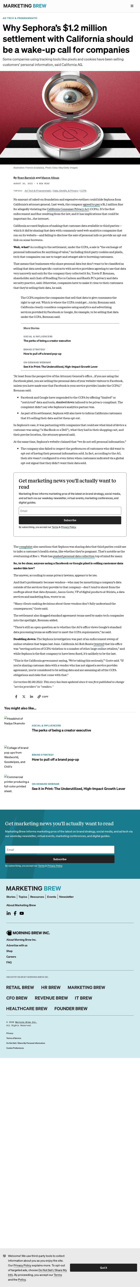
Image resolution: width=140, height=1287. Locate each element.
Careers (11, 956)
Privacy (9, 1033)
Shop (9, 951)
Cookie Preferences (15, 1048)
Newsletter (66, 897)
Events (51, 897)
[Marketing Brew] (86, 987)
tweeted (99, 644)
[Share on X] (24, 696)
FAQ (9, 962)
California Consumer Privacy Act (68, 209)
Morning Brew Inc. (26, 1022)
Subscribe (70, 520)
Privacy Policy (22, 1265)
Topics (23, 897)
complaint (26, 546)
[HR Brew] (51, 987)
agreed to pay (91, 204)
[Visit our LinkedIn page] (8, 913)
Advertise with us (16, 945)
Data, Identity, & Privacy (65, 190)
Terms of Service (13, 1038)
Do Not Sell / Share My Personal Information (25, 1043)
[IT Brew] (83, 998)
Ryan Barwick (26, 177)
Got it (103, 1267)
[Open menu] (132, 5)
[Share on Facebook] (16, 696)
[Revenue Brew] (51, 998)
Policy (22, 1279)
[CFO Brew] (17, 998)
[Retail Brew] (20, 987)
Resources (37, 897)
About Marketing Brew (21, 905)
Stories (10, 897)
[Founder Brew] (71, 1008)
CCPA (83, 190)
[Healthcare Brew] (26, 1008)
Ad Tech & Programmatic (38, 190)
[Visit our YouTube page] (22, 913)
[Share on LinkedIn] (31, 696)
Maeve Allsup (50, 177)
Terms (58, 1275)
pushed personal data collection (74, 556)
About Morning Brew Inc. (21, 939)
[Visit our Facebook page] (15, 913)
